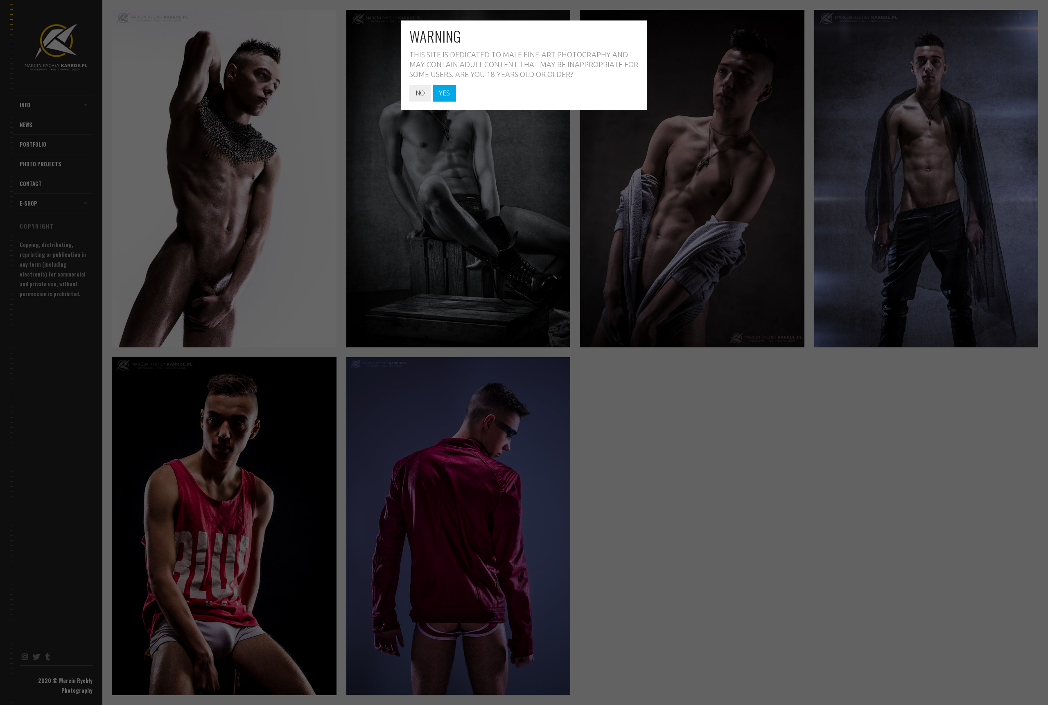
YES (444, 93)
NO (420, 93)
